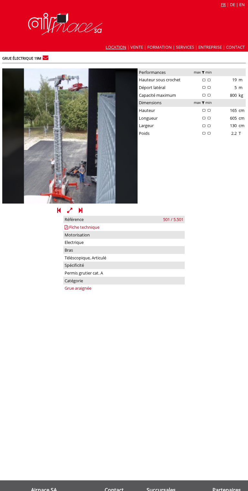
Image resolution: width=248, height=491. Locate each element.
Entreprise (210, 47)
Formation (159, 47)
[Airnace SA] (65, 33)
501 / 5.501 (173, 219)
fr (223, 4)
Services (185, 47)
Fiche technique (83, 227)
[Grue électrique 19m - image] (70, 202)
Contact (235, 47)
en (242, 4)
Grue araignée (78, 288)
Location (116, 47)
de (232, 4)
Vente (136, 47)
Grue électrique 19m (21, 58)
